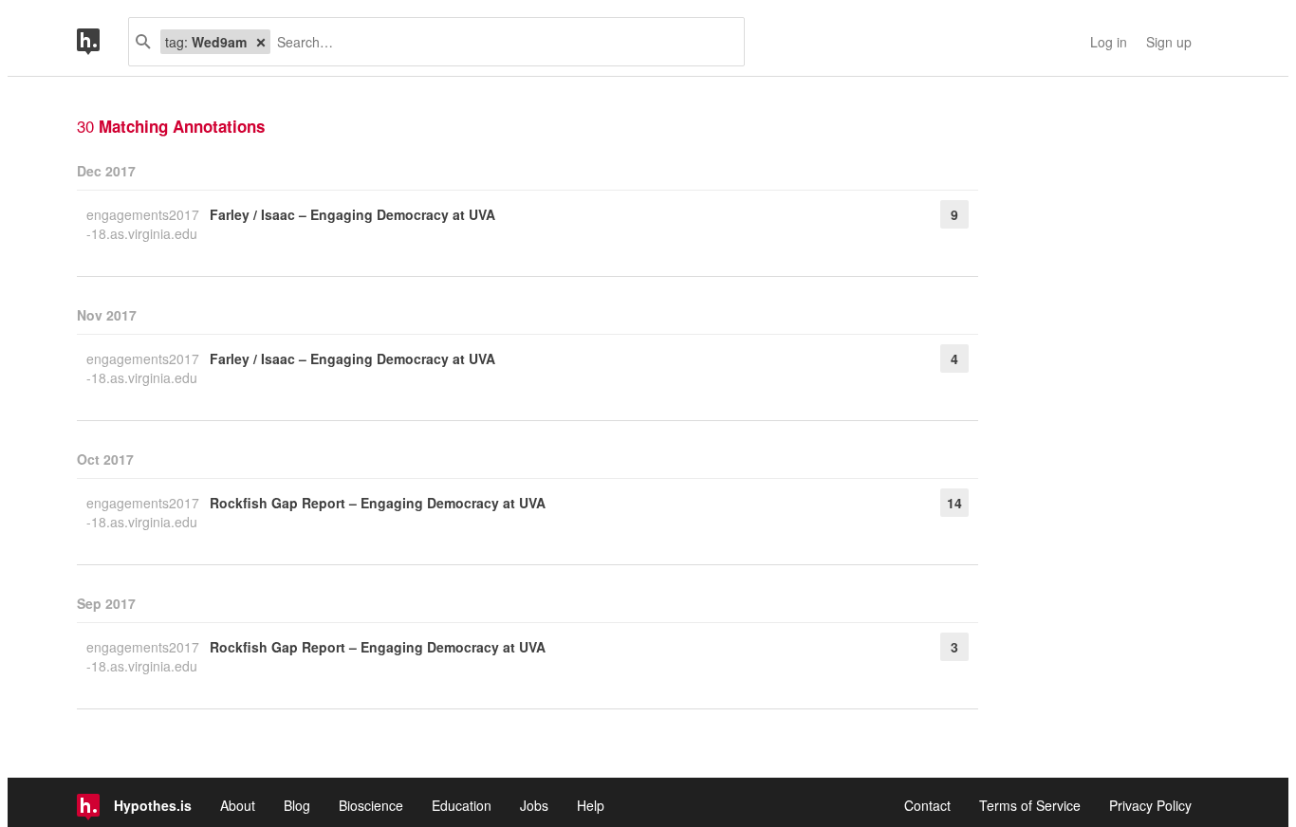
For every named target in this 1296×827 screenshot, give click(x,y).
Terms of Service (1030, 805)
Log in (1108, 41)
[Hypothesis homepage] (102, 41)
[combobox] (500, 42)
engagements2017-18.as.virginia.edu (142, 224)
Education (461, 805)
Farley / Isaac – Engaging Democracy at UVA (352, 214)
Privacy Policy (1150, 805)
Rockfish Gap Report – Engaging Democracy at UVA (378, 502)
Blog (297, 805)
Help (590, 805)
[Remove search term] (260, 41)
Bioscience (371, 805)
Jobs (534, 805)
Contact (927, 805)
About (237, 805)
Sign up (1169, 41)
